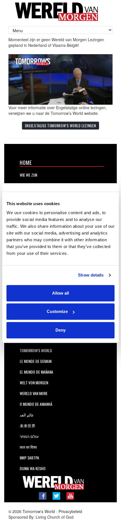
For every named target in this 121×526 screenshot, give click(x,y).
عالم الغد (27, 415)
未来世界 (27, 425)
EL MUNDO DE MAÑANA (36, 372)
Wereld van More (34, 393)
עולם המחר (29, 436)
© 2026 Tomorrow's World (31, 511)
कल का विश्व (28, 447)
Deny (60, 330)
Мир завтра (29, 458)
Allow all (60, 293)
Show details (91, 275)
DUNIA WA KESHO (33, 468)
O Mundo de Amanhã (36, 404)
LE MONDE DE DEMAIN (35, 361)
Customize (57, 311)
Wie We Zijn (28, 175)
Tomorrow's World (36, 350)
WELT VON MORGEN (34, 382)
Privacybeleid (70, 511)
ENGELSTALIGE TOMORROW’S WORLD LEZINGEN (60, 125)
